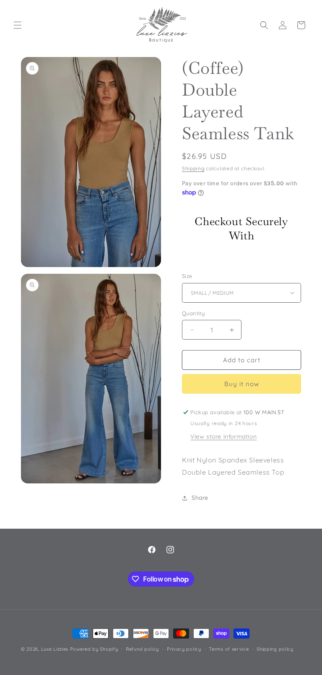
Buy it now (241, 384)
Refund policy (142, 649)
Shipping (193, 168)
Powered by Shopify (94, 649)
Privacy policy (184, 649)
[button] (17, 25)
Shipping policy (275, 649)
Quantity (193, 313)
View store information (223, 436)
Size (187, 276)
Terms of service (229, 649)
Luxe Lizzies (54, 649)
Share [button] (200, 497)
